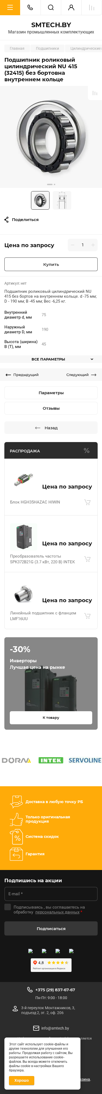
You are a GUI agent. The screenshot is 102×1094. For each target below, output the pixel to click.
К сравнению (95, 93)
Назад (51, 427)
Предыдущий (26, 374)
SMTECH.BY (51, 25)
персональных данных (57, 912)
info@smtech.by (55, 1028)
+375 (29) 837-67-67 (55, 989)
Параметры (51, 392)
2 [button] (54, 184)
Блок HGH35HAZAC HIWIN (35, 502)
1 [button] (49, 184)
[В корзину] (87, 502)
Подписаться (51, 928)
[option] (51, 137)
